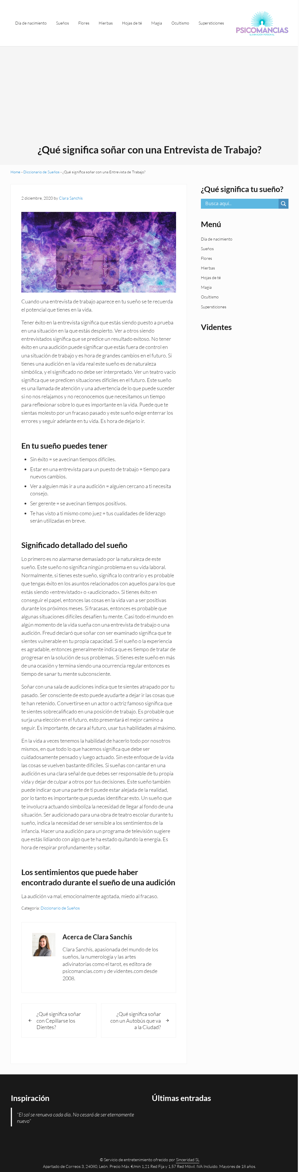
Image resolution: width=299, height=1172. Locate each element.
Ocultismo (210, 296)
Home (15, 172)
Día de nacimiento (216, 238)
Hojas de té (211, 277)
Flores (206, 258)
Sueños (207, 248)
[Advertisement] (149, 99)
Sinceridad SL (187, 1159)
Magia (206, 287)
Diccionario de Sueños (41, 172)
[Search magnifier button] (283, 204)
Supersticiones (213, 306)
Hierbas (208, 267)
